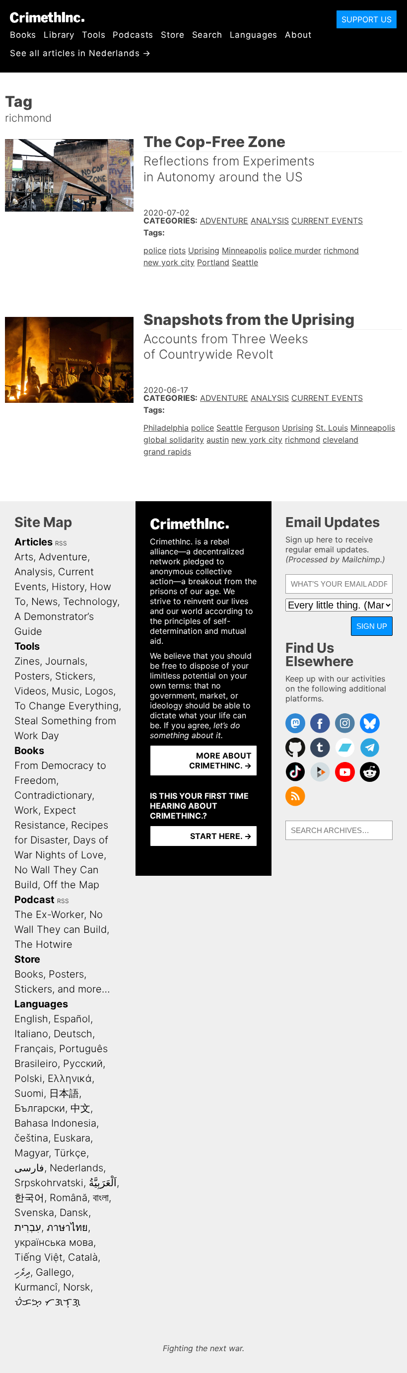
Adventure (224, 221)
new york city (169, 262)
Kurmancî (36, 1287)
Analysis (270, 221)
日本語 (64, 1093)
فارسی (29, 1168)
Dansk (74, 1213)
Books (23, 35)
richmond (341, 250)
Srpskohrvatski (48, 1183)
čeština (31, 1138)
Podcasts (133, 35)
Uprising (203, 250)
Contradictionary (53, 795)
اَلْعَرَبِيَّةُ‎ (103, 1183)
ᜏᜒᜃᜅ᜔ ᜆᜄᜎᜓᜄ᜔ (47, 1302)
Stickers (74, 676)
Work (26, 810)
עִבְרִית (27, 1227)
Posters (32, 676)
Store (172, 35)
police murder (295, 250)
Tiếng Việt (38, 1257)
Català (83, 1257)
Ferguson (262, 428)
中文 (80, 1108)
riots (177, 250)
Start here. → (221, 836)
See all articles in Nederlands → (80, 53)
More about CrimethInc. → (220, 760)
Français (34, 1049)
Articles (33, 542)
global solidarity (173, 440)
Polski (28, 1078)
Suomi (29, 1093)
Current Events (327, 221)
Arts (23, 557)
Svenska (34, 1213)
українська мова (53, 1242)
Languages (254, 35)
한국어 (29, 1198)
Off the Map (71, 885)
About (298, 35)
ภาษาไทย (67, 1227)
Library (59, 35)
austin (217, 440)
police (154, 250)
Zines (27, 661)
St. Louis (332, 428)
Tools (93, 35)
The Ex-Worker (49, 914)
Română (68, 1198)
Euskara (72, 1138)
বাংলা (101, 1198)
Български (39, 1108)
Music (65, 691)
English (31, 1019)
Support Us (366, 19)
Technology (90, 602)
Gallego (53, 1272)
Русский (83, 1063)
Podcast (34, 900)
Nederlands (76, 1168)
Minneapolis (244, 250)
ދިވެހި (22, 1272)
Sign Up (371, 626)
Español (72, 1019)
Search (207, 35)
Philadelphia (166, 428)
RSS (61, 543)
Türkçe (70, 1153)
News (44, 602)
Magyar (31, 1153)
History (68, 587)
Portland (213, 262)
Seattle (245, 262)
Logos (99, 691)
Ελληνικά (70, 1078)
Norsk (76, 1287)
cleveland (340, 440)
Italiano (31, 1034)
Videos (30, 691)
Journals (65, 661)
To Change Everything (66, 706)
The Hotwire (43, 944)
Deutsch (73, 1034)
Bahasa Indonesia (55, 1123)
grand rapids (167, 452)
